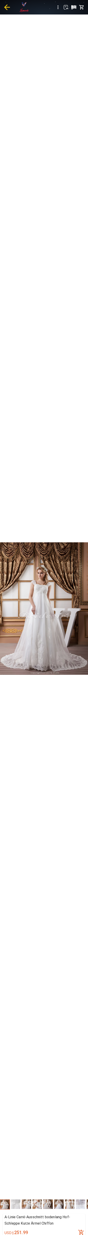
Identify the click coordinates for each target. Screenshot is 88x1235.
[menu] (58, 7)
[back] (7, 7)
